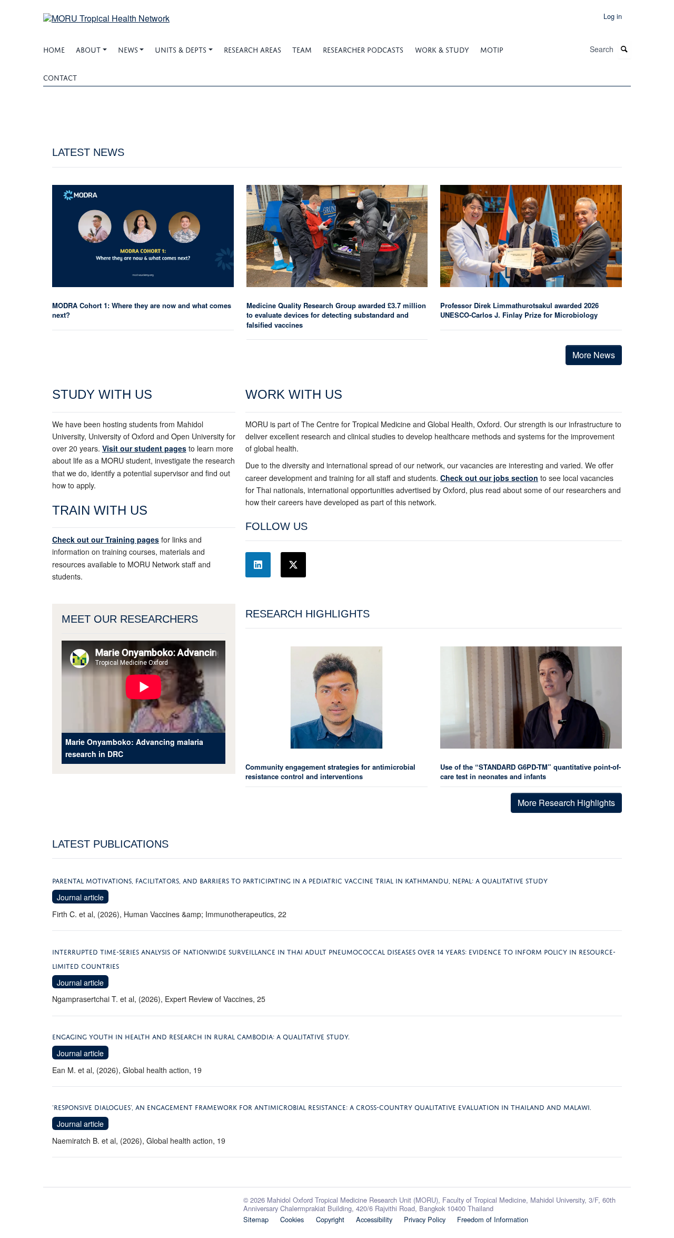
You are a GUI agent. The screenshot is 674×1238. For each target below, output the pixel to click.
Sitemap (256, 1219)
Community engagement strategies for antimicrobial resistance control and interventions (330, 771)
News (128, 48)
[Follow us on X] (293, 564)
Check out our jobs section (489, 478)
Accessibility (374, 1219)
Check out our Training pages (105, 539)
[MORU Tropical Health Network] (106, 14)
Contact (60, 76)
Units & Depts (180, 48)
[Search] (624, 49)
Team (302, 48)
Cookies (292, 1219)
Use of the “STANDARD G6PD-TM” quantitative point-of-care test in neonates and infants (530, 771)
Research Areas (252, 48)
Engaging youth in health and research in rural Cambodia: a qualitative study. (201, 1036)
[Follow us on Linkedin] (258, 564)
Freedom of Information (492, 1219)
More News (593, 355)
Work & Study (442, 48)
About (88, 48)
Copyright (330, 1219)
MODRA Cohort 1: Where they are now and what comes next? (141, 310)
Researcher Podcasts (363, 48)
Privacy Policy (424, 1219)
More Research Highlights (566, 803)
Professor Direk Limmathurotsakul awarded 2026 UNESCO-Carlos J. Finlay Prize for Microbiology (519, 310)
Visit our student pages (144, 448)
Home (54, 48)
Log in (612, 16)
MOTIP (491, 48)
